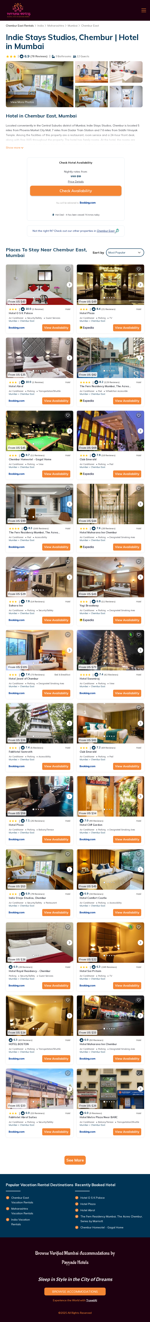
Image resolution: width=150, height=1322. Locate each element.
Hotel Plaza (87, 313)
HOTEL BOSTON (19, 1044)
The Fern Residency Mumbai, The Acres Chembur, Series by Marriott (111, 1219)
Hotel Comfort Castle (93, 897)
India (41, 25)
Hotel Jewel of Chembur (23, 678)
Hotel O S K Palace (21, 313)
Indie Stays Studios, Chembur (27, 897)
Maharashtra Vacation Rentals (22, 1211)
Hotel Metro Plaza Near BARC (99, 1117)
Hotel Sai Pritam (90, 971)
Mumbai (73, 25)
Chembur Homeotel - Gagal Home (30, 459)
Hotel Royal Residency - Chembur (30, 971)
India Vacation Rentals (20, 1222)
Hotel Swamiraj (89, 678)
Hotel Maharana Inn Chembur (98, 532)
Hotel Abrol (16, 386)
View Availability (56, 328)
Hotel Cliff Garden (91, 824)
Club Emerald (88, 459)
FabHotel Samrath (20, 751)
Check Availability (76, 190)
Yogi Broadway (89, 605)
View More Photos (22, 102)
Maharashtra (55, 25)
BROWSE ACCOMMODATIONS (75, 1291)
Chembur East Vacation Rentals (22, 1200)
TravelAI (91, 1300)
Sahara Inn (16, 605)
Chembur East (90, 25)
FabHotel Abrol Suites (23, 1117)
